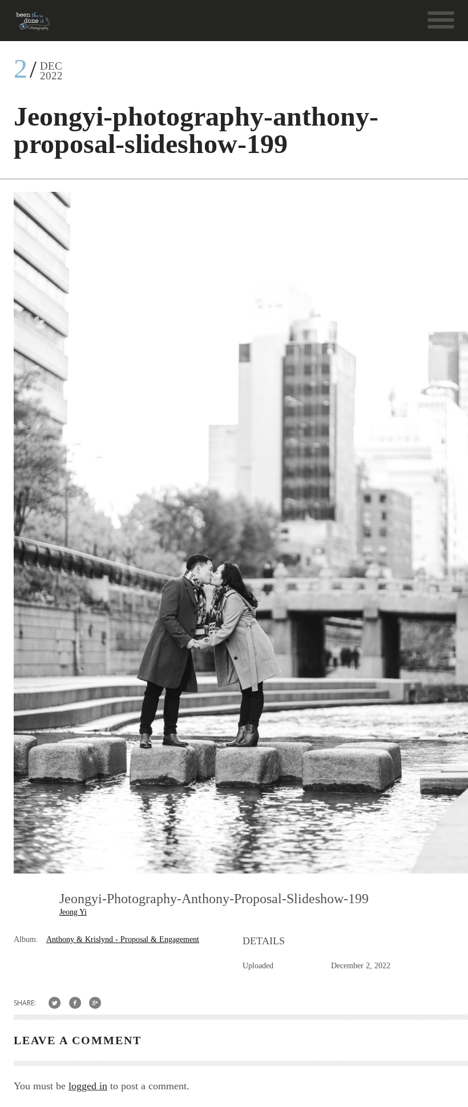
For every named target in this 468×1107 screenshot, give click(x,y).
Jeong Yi (73, 912)
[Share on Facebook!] (75, 1003)
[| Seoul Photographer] (33, 25)
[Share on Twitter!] (54, 1003)
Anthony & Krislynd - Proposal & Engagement (122, 939)
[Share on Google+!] (95, 1003)
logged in (87, 1086)
